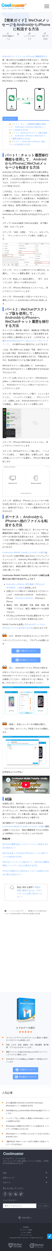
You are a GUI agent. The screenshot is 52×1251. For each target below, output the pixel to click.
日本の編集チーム (8, 37)
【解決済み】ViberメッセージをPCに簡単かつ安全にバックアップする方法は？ (27, 1142)
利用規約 (26, 1227)
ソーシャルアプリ (29, 37)
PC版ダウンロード (27, 650)
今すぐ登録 (43, 1205)
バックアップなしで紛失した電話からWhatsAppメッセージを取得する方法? (28, 1119)
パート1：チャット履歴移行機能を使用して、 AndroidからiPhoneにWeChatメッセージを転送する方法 (27, 127)
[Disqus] (27, 955)
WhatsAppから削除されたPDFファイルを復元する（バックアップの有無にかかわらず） (27, 1127)
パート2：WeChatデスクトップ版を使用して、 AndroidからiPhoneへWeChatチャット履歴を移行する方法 (28, 135)
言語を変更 (26, 1218)
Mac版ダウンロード (28, 659)
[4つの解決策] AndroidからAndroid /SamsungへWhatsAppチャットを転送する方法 (25, 1104)
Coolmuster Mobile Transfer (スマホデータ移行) (23, 552)
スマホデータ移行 (25, 1027)
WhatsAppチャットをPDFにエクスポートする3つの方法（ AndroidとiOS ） (28, 1135)
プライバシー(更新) (26, 1230)
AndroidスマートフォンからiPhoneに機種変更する (24, 56)
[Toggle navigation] (47, 6)
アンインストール (26, 1235)
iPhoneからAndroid (24, 598)
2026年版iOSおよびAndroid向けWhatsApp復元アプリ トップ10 (28, 1111)
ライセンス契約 (26, 1232)
